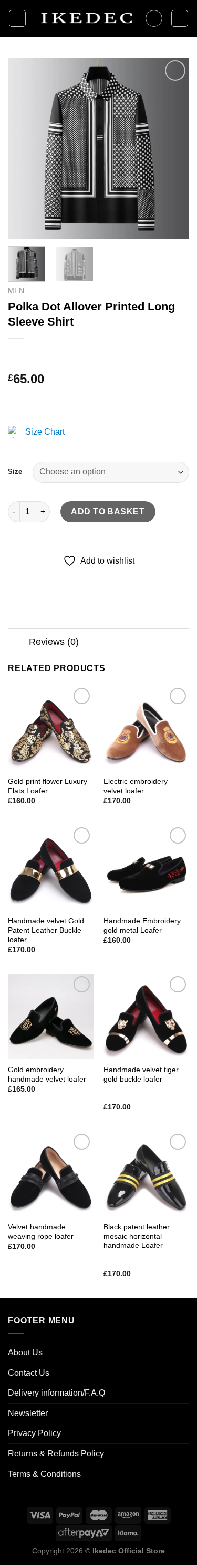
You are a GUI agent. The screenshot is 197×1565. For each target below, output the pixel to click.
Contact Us (28, 1372)
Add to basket (107, 511)
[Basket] (179, 18)
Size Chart (45, 431)
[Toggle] (18, 643)
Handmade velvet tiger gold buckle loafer (141, 1074)
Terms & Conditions (44, 1474)
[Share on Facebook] (36, 576)
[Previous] (24, 148)
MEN (16, 291)
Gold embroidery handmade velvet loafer (47, 1074)
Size (15, 472)
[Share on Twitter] (55, 576)
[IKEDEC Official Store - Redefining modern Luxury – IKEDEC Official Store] (85, 18)
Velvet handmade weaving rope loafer (41, 1231)
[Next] (172, 148)
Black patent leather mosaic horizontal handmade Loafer (136, 1236)
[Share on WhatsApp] (17, 576)
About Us (25, 1352)
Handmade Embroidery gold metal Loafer (142, 925)
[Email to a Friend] (74, 576)
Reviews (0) (54, 641)
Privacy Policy (34, 1433)
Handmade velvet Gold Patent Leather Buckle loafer (46, 930)
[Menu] (17, 18)
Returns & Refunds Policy (56, 1453)
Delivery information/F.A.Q (56, 1392)
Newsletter (28, 1413)
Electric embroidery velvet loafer (135, 786)
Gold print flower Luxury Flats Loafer (47, 786)
